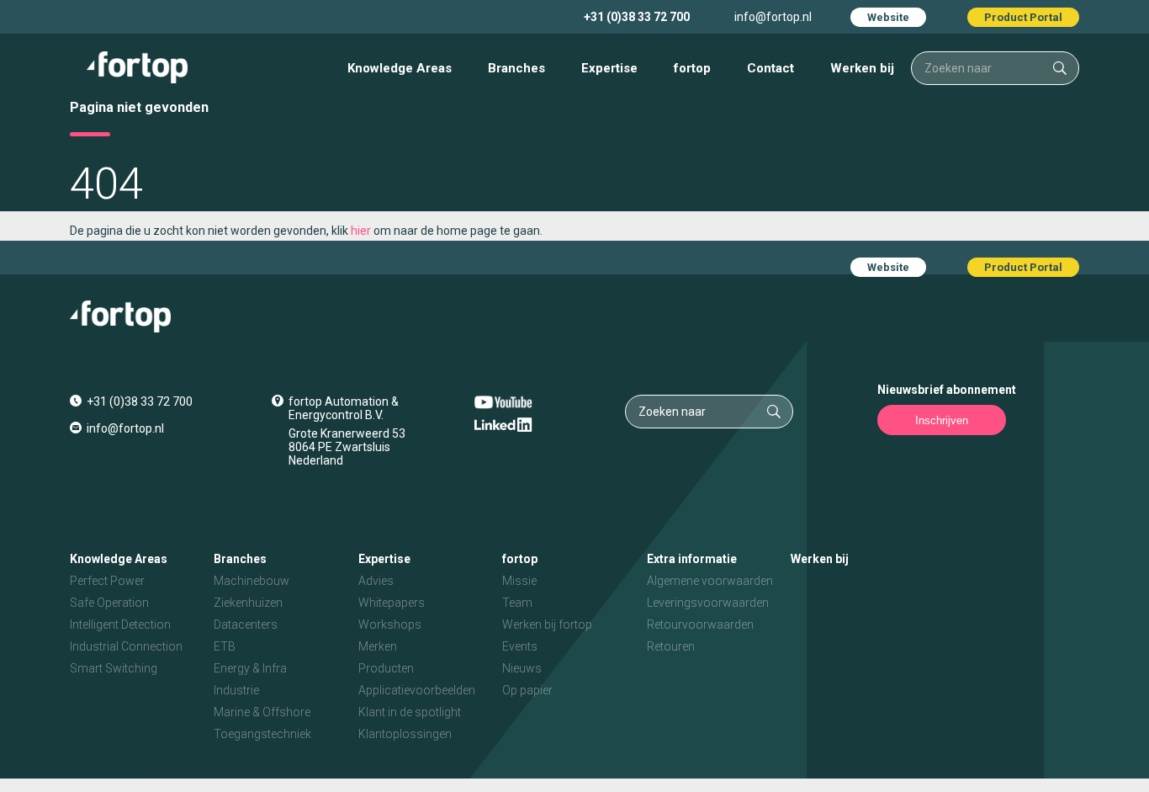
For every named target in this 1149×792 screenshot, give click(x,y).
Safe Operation (109, 602)
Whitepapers (391, 602)
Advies (376, 580)
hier (361, 230)
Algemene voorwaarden (710, 580)
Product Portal (1023, 17)
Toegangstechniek (262, 734)
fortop (692, 68)
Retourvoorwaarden (700, 624)
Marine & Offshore (262, 712)
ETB (225, 646)
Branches (516, 68)
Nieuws (522, 668)
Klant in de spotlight (409, 712)
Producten (386, 668)
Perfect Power (107, 580)
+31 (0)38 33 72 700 (637, 17)
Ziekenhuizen (248, 602)
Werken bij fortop (547, 624)
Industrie (236, 690)
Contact (770, 68)
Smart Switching (113, 668)
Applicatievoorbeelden (416, 690)
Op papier (527, 690)
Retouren (671, 646)
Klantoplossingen (405, 734)
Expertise (609, 68)
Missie (519, 580)
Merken (377, 646)
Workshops (389, 624)
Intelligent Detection (120, 624)
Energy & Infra (250, 668)
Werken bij (862, 68)
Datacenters (246, 624)
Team (517, 602)
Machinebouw (251, 580)
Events (519, 646)
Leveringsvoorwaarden (708, 602)
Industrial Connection (126, 646)
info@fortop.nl (773, 17)
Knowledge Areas (399, 68)
